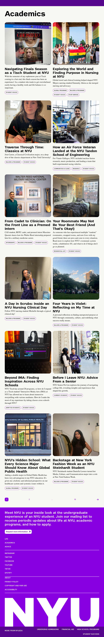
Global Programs (60, 90)
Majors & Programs (77, 90)
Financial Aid (68, 629)
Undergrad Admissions (48, 629)
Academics (10, 543)
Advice (8, 547)
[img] (28, 43)
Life (6, 539)
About (8, 578)
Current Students (60, 395)
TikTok (7, 569)
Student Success (91, 634)
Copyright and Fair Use (16, 586)
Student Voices (11, 92)
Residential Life (59, 251)
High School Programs (88, 629)
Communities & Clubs (61, 169)
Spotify (8, 573)
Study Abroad (73, 95)
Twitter (8, 557)
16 (75, 499)
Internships (10, 242)
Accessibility (11, 590)
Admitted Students (13, 408)
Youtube (8, 565)
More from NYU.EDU (14, 631)
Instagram (9, 553)
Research (76, 169)
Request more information (17, 532)
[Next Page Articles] (97, 499)
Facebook (9, 561)
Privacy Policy (11, 582)
